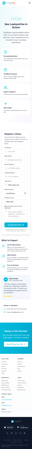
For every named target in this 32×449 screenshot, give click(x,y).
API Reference (5, 385)
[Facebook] (7, 433)
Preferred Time (9, 198)
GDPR (20, 442)
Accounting (4, 364)
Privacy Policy (21, 380)
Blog (18, 368)
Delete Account (21, 389)
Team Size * (8, 181)
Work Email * (8, 156)
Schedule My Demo (15, 225)
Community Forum (6, 389)
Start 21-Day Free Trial (15, 344)
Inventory (3, 371)
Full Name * (8, 147)
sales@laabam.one (6, 405)
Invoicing (3, 361)
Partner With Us (21, 366)
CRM (2, 373)
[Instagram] (20, 433)
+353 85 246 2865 (6, 399)
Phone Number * (9, 164)
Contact (19, 371)
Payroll (3, 366)
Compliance (20, 387)
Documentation (5, 383)
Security (19, 385)
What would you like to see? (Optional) (13, 207)
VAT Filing (3, 368)
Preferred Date (9, 189)
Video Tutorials (5, 387)
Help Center (4, 380)
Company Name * (9, 172)
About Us (19, 361)
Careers (19, 364)
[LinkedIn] (16, 433)
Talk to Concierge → (6, 411)
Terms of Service (21, 383)
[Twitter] (11, 433)
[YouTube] (24, 433)
